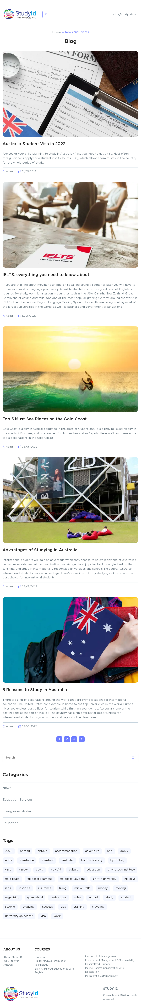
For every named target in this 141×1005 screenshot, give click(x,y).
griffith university (104, 879)
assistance (27, 860)
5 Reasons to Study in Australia (35, 690)
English (39, 973)
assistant (48, 860)
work (57, 916)
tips (63, 907)
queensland (35, 897)
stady (109, 897)
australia (67, 860)
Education (11, 823)
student (126, 897)
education (93, 869)
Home (56, 32)
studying (28, 907)
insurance (44, 888)
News (7, 788)
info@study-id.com (125, 14)
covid (39, 869)
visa (43, 916)
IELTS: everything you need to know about (46, 275)
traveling (98, 907)
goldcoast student (72, 879)
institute (24, 888)
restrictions (58, 897)
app (109, 851)
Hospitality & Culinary (97, 964)
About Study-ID (12, 957)
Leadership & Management (101, 957)
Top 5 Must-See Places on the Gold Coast (45, 419)
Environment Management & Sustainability (110, 960)
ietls (8, 888)
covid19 (56, 869)
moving (121, 888)
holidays (129, 879)
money (103, 888)
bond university (91, 860)
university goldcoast (19, 916)
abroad (25, 851)
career (23, 869)
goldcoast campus (39, 879)
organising (12, 897)
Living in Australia (17, 811)
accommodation (66, 851)
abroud (42, 851)
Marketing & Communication (101, 976)
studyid (10, 907)
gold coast (12, 879)
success (47, 907)
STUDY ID (110, 988)
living (62, 888)
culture (74, 869)
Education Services (17, 799)
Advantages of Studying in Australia (40, 550)
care (8, 869)
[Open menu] (45, 14)
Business (40, 957)
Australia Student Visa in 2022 (34, 144)
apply (124, 851)
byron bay (117, 860)
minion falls (82, 888)
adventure (92, 851)
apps (8, 860)
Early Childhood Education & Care (54, 969)
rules (77, 897)
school (93, 897)
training (79, 907)
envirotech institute (121, 869)
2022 (8, 851)
